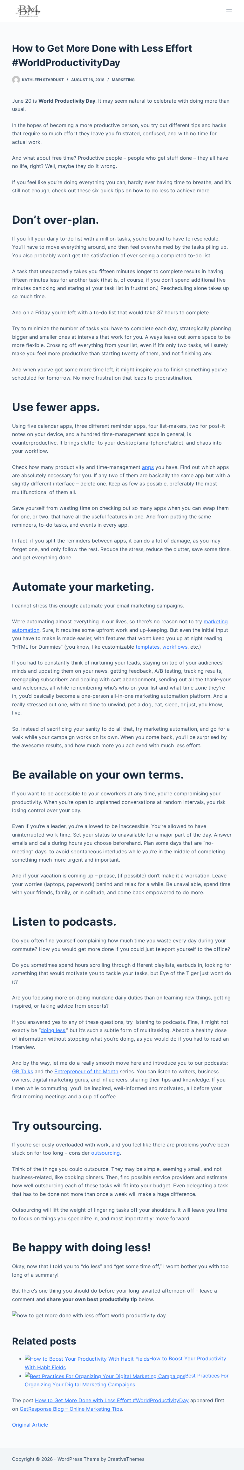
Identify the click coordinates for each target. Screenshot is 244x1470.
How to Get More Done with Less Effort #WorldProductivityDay (112, 1400)
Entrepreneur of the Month (86, 1071)
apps (148, 467)
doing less (53, 1030)
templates (147, 647)
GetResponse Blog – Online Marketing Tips (71, 1409)
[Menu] (229, 11)
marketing (123, 79)
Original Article (30, 1425)
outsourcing (105, 1153)
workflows (174, 647)
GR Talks (22, 1071)
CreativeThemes (126, 1459)
